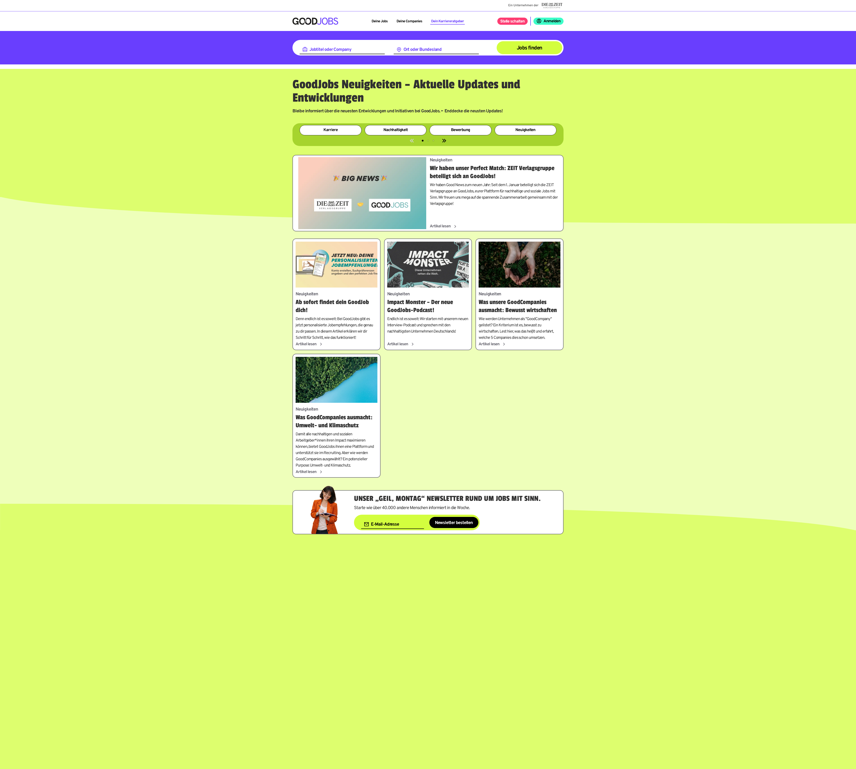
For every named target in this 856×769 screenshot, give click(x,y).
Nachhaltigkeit (395, 130)
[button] (423, 141)
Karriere (330, 130)
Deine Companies (409, 21)
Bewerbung (460, 130)
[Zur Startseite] (315, 21)
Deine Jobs (380, 21)
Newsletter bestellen (454, 523)
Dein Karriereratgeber (447, 21)
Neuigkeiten (525, 130)
